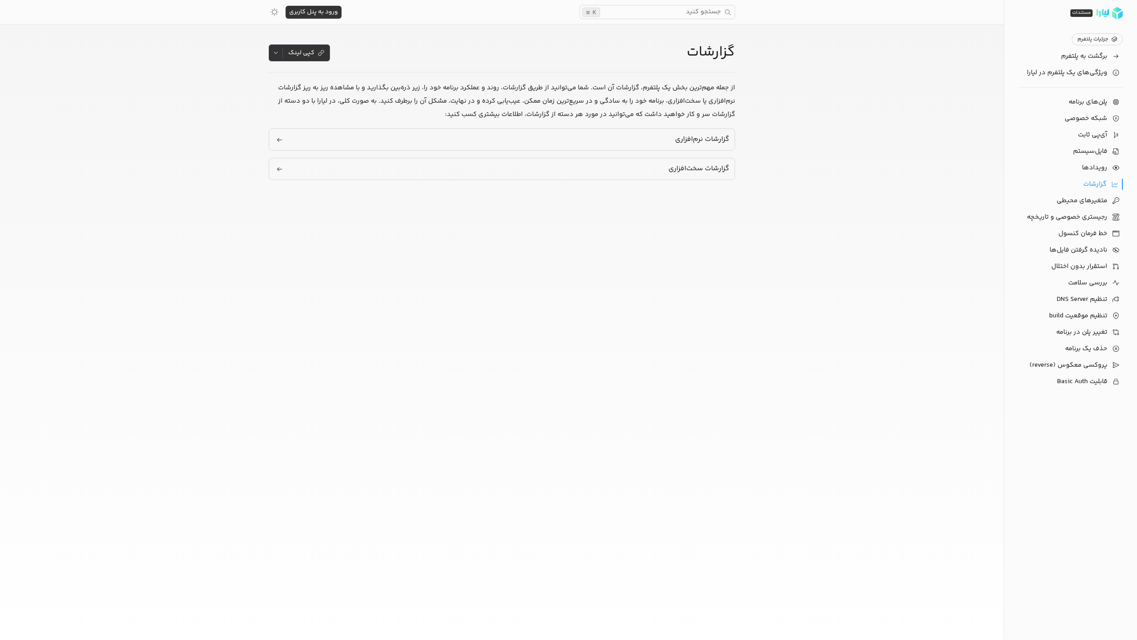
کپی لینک (301, 53)
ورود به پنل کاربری (313, 12)
